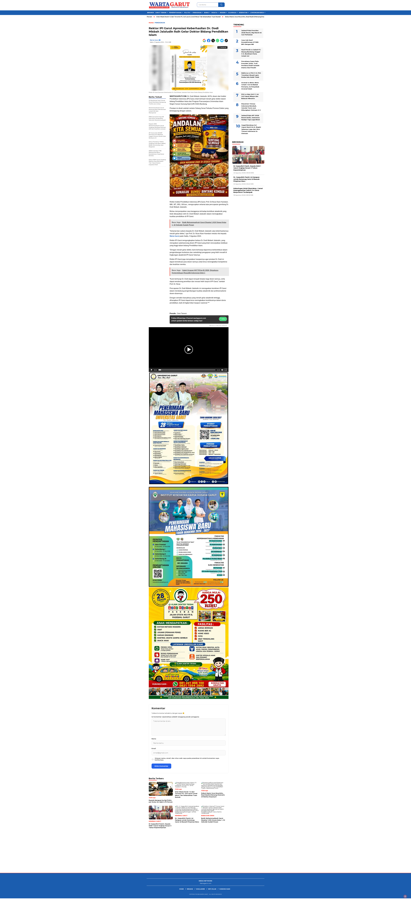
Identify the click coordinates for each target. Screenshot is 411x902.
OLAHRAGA (232, 12)
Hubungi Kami (224, 889)
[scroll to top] (396, 899)
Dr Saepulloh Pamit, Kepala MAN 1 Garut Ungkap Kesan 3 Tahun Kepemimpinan (255, 17)
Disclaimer (200, 889)
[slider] (187, 369)
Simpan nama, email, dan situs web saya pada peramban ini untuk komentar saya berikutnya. (187, 759)
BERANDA (150, 12)
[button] (188, 349)
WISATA (214, 12)
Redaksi (190, 889)
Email (154, 748)
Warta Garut (154, 40)
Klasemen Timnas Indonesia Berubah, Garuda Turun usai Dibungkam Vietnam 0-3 (251, 107)
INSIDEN (223, 12)
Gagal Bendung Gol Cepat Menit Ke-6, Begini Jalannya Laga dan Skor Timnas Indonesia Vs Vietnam (251, 129)
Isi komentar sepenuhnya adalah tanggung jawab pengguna (175, 717)
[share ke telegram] (222, 42)
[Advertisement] (64, 856)
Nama (154, 739)
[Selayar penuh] (226, 370)
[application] (189, 349)
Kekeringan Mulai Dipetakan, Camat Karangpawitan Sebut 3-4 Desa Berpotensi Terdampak (248, 190)
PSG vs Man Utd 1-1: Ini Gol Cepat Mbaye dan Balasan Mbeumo (250, 96)
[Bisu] (222, 370)
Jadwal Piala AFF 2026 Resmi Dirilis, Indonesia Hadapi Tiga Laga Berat (250, 117)
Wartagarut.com (205, 883)
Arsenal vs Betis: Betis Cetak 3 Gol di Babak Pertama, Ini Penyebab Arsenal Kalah (250, 86)
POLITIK (187, 12)
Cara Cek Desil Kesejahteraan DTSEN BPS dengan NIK (249, 42)
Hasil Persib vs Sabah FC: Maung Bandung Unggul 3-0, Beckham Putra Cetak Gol (251, 53)
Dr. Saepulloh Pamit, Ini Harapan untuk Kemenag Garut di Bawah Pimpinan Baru (246, 179)
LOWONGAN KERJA (257, 12)
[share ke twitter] (213, 42)
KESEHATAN (243, 12)
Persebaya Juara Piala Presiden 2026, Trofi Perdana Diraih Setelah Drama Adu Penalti (250, 64)
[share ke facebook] (209, 42)
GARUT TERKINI (160, 12)
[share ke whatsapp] (218, 42)
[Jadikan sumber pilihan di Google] (205, 42)
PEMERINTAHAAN (175, 12)
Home (181, 889)
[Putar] (151, 370)
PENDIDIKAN (197, 12)
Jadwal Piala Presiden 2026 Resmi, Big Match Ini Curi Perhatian (251, 33)
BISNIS (206, 12)
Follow (223, 319)
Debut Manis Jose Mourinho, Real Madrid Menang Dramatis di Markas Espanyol (194, 17)
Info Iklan (212, 889)
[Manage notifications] (405, 896)
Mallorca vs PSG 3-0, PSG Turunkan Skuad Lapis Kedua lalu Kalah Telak (251, 75)
